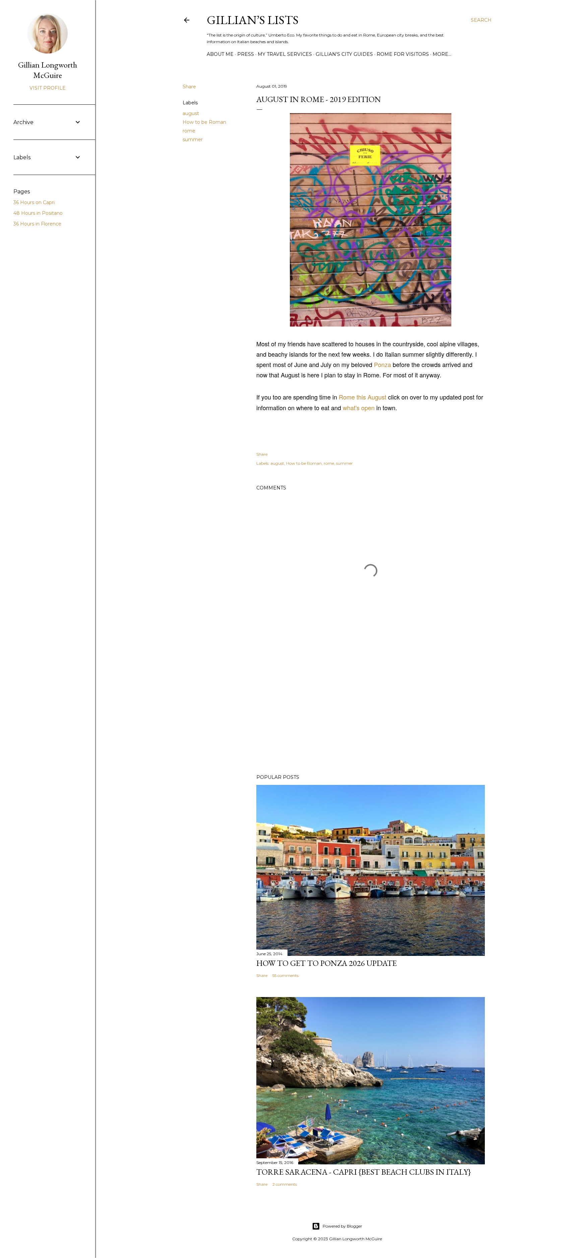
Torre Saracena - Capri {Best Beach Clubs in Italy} (363, 1172)
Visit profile (47, 88)
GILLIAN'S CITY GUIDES (344, 54)
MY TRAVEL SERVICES (285, 54)
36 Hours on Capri (34, 202)
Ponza (382, 364)
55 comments (285, 975)
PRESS (245, 54)
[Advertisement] (370, 710)
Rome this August (362, 396)
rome (189, 131)
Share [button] (189, 87)
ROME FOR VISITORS (403, 54)
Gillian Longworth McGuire (47, 70)
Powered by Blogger (342, 1226)
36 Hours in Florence (37, 224)
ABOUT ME (220, 54)
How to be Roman (204, 122)
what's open (359, 407)
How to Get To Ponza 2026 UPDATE (326, 963)
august (191, 113)
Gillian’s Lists (253, 20)
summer (193, 140)
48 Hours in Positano (38, 213)
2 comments (284, 1184)
